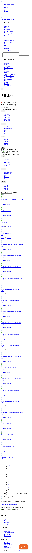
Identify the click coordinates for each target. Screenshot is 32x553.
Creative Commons (9, 127)
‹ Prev (9, 465)
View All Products (9, 39)
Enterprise (7, 534)
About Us (7, 531)
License (3, 123)
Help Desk (7, 543)
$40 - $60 (7, 117)
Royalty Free (8, 128)
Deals (5, 45)
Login (6, 7)
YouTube (6, 524)
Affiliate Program (9, 532)
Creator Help (8, 544)
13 (8, 476)
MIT (5, 133)
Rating (3, 136)
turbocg (3, 204)
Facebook (7, 521)
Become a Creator (9, 4)
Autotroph (17, 550)
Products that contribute (11, 106)
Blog (5, 546)
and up (6, 139)
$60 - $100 (7, 119)
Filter (2, 147)
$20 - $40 (7, 116)
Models (9, 204)
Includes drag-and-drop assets (11, 109)
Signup (6, 11)
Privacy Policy (13, 504)
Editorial (6, 131)
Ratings (3, 181)
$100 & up (7, 120)
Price (2, 111)
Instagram (7, 522)
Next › (9, 478)
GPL (5, 130)
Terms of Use (4, 504)
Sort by (14, 192)
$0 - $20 (6, 114)
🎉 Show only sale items (8, 102)
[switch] (16, 102)
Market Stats (7, 536)
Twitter (6, 519)
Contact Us (7, 547)
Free (5, 36)
